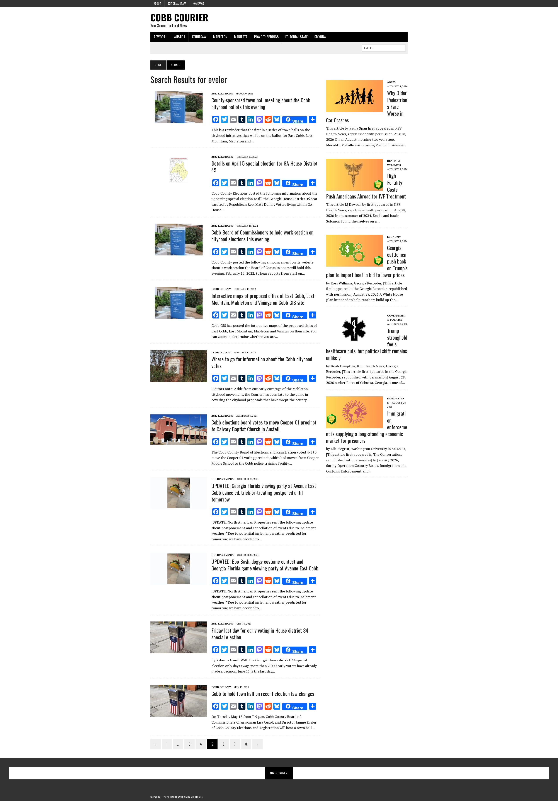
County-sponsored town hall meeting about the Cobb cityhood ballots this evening (260, 103)
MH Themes (197, 797)
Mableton (220, 36)
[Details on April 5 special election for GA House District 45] (178, 183)
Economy (394, 236)
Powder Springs (266, 36)
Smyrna (320, 36)
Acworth (160, 36)
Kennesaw (199, 36)
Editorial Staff (177, 3)
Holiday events (222, 479)
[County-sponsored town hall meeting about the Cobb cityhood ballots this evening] (178, 120)
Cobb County (221, 289)
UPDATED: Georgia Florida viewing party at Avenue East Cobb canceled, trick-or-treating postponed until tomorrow (263, 492)
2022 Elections (222, 93)
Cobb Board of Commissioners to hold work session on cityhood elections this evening (262, 235)
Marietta (240, 36)
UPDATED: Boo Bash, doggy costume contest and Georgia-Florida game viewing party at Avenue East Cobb (264, 564)
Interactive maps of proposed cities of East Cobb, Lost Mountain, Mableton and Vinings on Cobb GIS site (262, 299)
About (157, 3)
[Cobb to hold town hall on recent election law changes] (178, 713)
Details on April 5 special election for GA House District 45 (264, 166)
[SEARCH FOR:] (383, 47)
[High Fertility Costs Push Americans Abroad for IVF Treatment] (354, 187)
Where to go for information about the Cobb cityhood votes (261, 362)
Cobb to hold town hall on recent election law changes (262, 693)
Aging (391, 82)
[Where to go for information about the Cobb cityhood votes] (178, 379)
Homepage (198, 3)
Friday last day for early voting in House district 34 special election (259, 633)
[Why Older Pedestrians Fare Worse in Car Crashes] (354, 108)
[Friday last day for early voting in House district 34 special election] (178, 650)
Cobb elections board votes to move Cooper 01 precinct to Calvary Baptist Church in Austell (263, 425)
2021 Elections (222, 623)
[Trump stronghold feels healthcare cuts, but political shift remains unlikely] (354, 342)
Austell (179, 36)
